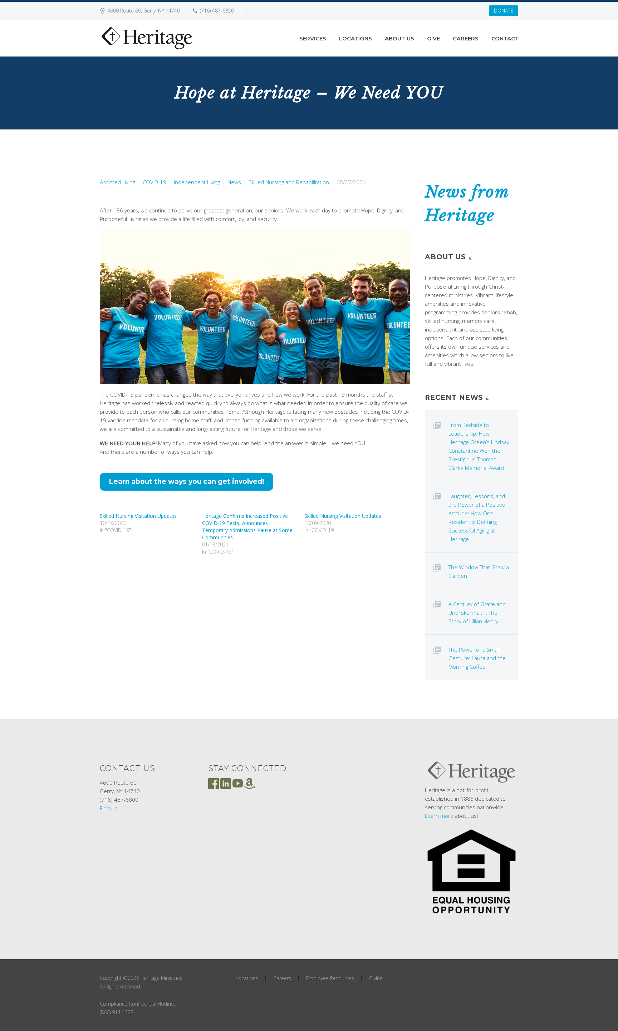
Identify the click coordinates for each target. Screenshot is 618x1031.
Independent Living (197, 182)
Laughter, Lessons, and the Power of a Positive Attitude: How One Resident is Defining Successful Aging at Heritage (476, 517)
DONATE (503, 10)
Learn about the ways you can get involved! (186, 481)
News (234, 182)
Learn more (439, 815)
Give (433, 38)
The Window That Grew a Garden (478, 571)
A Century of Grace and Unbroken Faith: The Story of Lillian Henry (477, 612)
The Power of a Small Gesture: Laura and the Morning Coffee (477, 658)
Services (312, 38)
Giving (375, 978)
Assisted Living (117, 182)
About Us (399, 38)
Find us (108, 808)
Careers (466, 38)
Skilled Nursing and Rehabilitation (289, 182)
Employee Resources (330, 978)
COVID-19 (154, 182)
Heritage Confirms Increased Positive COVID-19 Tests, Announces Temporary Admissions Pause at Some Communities (247, 526)
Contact (505, 38)
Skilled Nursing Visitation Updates (138, 515)
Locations (355, 38)
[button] (255, 306)
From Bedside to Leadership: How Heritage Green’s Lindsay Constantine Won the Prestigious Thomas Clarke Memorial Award (478, 446)
